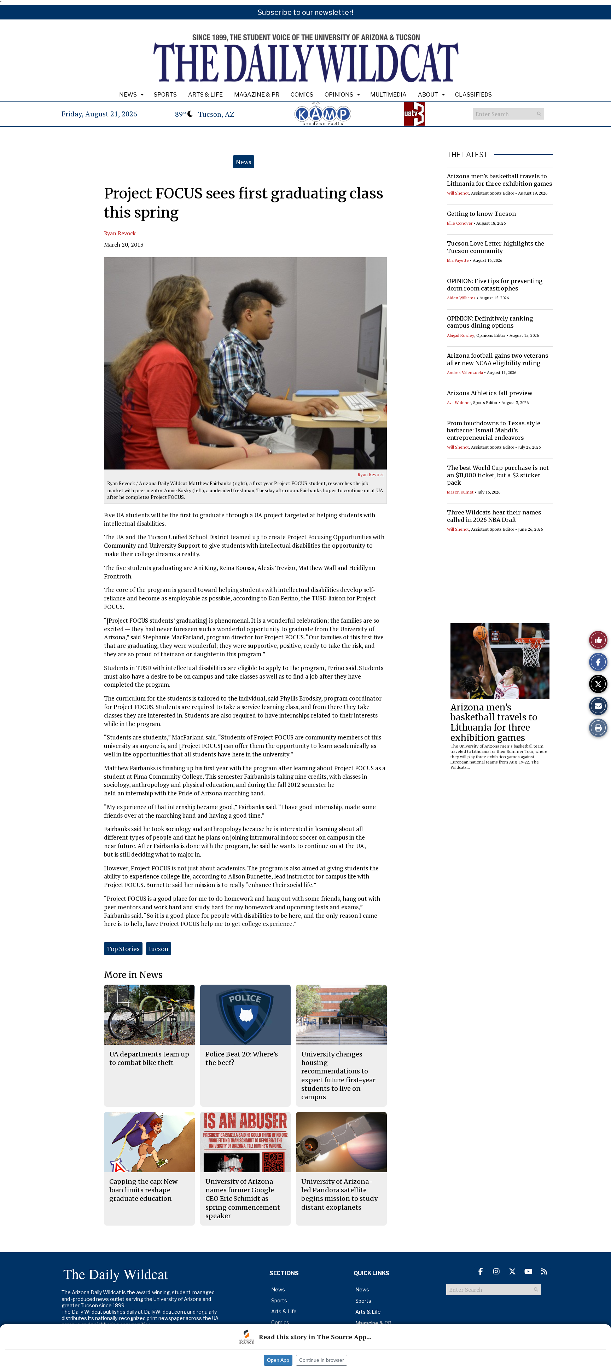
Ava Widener (459, 402)
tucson (158, 948)
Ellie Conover (459, 223)
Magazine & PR (256, 94)
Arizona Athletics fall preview (490, 393)
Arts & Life (205, 94)
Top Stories (123, 948)
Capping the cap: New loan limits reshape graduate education (143, 1190)
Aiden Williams (461, 297)
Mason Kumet (460, 492)
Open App (278, 1360)
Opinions (339, 94)
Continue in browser (321, 1360)
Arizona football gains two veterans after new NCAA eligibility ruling (497, 359)
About (428, 94)
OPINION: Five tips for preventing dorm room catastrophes (494, 284)
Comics (302, 94)
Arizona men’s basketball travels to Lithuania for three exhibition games (499, 180)
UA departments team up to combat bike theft (149, 1058)
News (128, 94)
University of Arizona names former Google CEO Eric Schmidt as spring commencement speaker (242, 1198)
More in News (133, 974)
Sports (165, 94)
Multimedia (388, 94)
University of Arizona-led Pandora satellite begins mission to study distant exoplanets (339, 1194)
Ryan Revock (120, 233)
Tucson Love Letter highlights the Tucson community (495, 247)
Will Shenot (458, 193)
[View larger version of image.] (245, 363)
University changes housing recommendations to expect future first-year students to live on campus (338, 1075)
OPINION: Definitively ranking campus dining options (490, 322)
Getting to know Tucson (481, 213)
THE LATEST (467, 154)
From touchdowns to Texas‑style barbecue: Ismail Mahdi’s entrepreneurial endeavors (493, 431)
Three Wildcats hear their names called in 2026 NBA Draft (494, 516)
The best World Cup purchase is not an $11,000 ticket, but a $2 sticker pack (498, 475)
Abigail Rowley (460, 335)
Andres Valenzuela (465, 372)
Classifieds (473, 94)
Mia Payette (458, 260)
